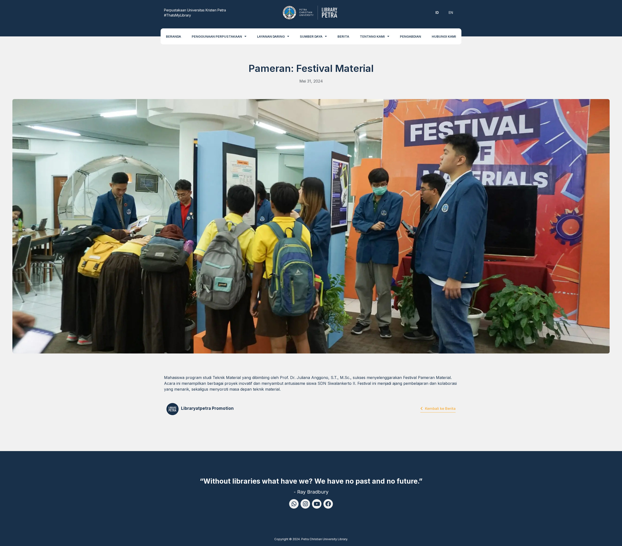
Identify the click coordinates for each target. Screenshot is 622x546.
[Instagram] (305, 504)
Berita (343, 36)
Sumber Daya (311, 36)
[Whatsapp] (294, 504)
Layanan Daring (271, 36)
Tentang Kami (372, 36)
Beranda (173, 36)
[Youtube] (316, 504)
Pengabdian (410, 36)
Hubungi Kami (444, 36)
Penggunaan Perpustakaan (217, 36)
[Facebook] (328, 504)
